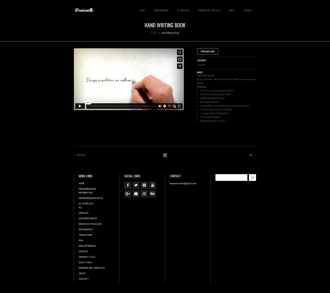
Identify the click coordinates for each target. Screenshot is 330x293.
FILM (81, 240)
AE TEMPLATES (183, 10)
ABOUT (232, 10)
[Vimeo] (144, 185)
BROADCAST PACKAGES (90, 224)
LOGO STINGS (85, 262)
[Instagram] (144, 193)
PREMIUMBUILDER (161, 10)
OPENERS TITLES (87, 257)
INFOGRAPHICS (86, 229)
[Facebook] (127, 185)
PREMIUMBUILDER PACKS (91, 198)
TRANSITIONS (85, 235)
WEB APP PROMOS (87, 246)
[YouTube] (152, 185)
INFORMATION (86, 192)
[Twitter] (136, 185)
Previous (81, 155)
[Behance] (152, 193)
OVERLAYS (84, 213)
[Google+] (127, 193)
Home (154, 32)
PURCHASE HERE (207, 51)
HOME (142, 10)
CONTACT (248, 10)
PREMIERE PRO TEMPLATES (209, 10)
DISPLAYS (83, 251)
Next (251, 155)
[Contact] (136, 193)
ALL (80, 207)
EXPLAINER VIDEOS (88, 218)
